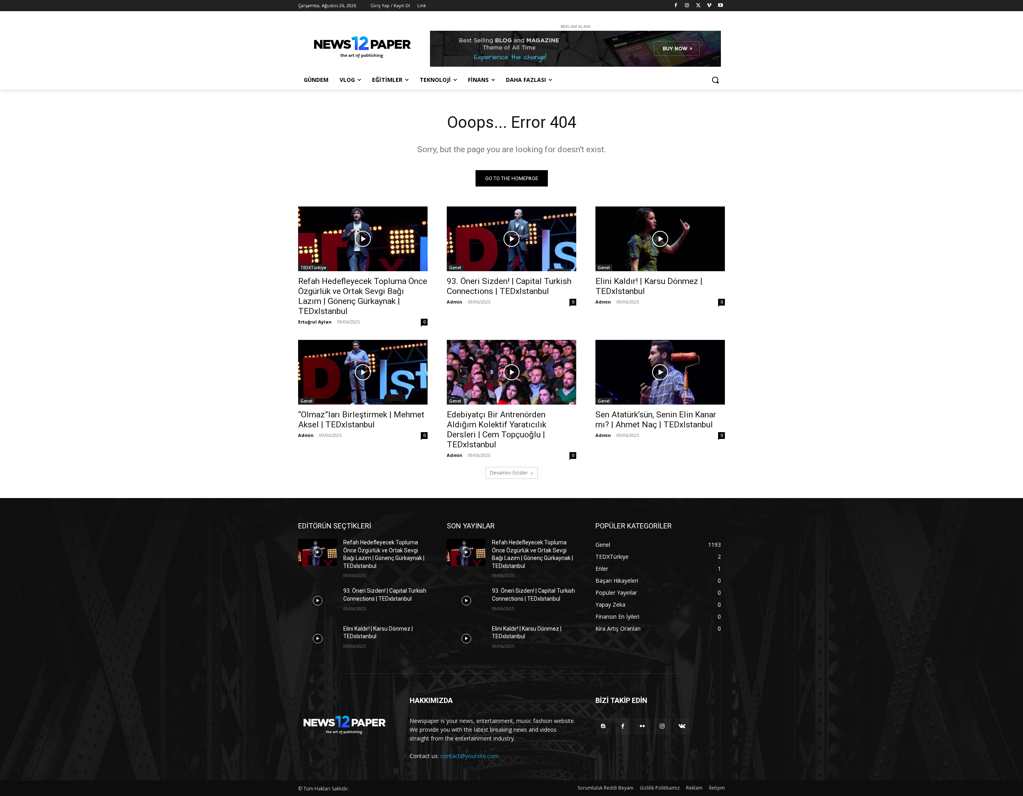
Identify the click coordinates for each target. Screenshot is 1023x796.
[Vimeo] (709, 5)
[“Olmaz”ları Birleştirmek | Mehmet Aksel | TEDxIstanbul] (363, 372)
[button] (715, 79)
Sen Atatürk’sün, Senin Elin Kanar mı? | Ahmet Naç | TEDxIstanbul (655, 419)
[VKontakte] (682, 726)
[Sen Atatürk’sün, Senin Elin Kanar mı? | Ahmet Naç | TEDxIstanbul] (660, 372)
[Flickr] (642, 726)
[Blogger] (603, 726)
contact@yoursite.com (469, 756)
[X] (698, 5)
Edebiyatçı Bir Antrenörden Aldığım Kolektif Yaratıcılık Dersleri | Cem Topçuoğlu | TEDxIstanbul (496, 429)
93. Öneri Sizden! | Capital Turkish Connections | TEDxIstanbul (509, 286)
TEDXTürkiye (313, 267)
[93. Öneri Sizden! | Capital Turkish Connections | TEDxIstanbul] (511, 238)
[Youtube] (720, 5)
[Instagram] (687, 5)
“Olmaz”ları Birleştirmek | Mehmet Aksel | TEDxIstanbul (361, 419)
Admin (454, 302)
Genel (455, 267)
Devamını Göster (509, 472)
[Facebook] (676, 5)
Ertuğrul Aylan (315, 322)
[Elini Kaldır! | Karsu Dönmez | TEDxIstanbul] (660, 238)
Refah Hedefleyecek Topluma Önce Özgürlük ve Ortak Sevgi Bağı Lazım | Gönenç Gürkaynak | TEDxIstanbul (362, 296)
